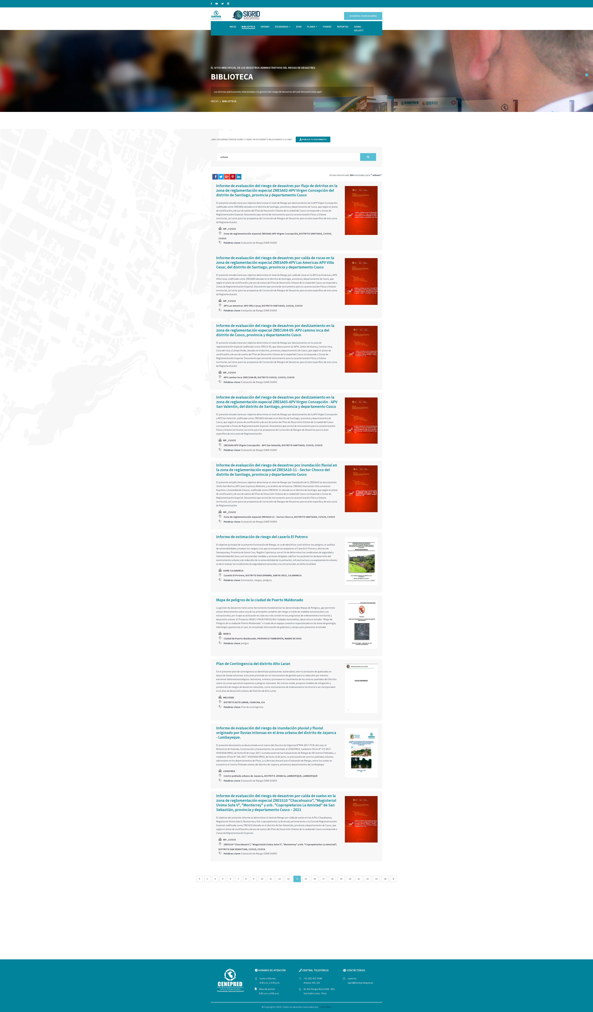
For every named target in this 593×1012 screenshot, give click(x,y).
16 (315, 878)
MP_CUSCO (229, 228)
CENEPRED (229, 771)
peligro (245, 643)
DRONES (265, 26)
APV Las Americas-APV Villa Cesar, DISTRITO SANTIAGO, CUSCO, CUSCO (263, 305)
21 (359, 878)
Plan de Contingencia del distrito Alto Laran (253, 663)
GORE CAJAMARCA (233, 570)
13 (288, 878)
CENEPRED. (325, 1006)
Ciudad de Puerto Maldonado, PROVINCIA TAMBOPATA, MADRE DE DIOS (263, 638)
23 (376, 878)
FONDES (327, 26)
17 (323, 878)
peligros (267, 580)
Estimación (247, 580)
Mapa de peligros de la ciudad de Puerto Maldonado (259, 599)
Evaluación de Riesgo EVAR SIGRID (259, 242)
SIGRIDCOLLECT (359, 28)
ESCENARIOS (281, 26)
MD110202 (228, 697)
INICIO (233, 26)
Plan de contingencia (252, 707)
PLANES (311, 26)
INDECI (227, 633)
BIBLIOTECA (248, 26)
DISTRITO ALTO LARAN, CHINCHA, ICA (244, 702)
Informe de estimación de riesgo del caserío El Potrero (262, 536)
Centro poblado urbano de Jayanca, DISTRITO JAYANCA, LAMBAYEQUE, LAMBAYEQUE (271, 775)
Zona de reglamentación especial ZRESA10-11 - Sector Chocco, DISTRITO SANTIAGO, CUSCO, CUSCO (279, 516)
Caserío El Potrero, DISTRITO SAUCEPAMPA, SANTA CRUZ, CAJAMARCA (262, 575)
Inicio (214, 101)
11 (271, 878)
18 (332, 878)
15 (306, 878)
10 (262, 878)
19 (341, 878)
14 (297, 878)
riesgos (258, 580)
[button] (586, 69)
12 (279, 878)
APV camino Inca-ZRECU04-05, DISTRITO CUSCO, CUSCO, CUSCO (259, 377)
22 (367, 878)
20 (350, 878)
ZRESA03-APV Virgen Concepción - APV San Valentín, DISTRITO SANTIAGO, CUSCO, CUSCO (273, 445)
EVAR (298, 26)
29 (385, 878)
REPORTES (342, 26)
